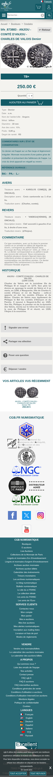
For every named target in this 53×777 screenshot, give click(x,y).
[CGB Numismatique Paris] (6, 10)
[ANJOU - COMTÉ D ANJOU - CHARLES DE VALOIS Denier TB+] (26, 67)
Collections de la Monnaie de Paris (26, 554)
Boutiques (26, 544)
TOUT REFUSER (37, 773)
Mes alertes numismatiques (26, 626)
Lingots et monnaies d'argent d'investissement (26, 561)
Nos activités (26, 671)
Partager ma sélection (20, 341)
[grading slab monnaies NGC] (26, 471)
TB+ (26, 76)
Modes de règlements (26, 637)
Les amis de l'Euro (26, 600)
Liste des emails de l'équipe (26, 667)
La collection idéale (26, 593)
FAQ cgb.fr (26, 678)
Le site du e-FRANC (26, 590)
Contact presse (26, 674)
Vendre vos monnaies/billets (27, 648)
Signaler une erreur (19, 327)
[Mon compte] (48, 10)
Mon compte (26, 612)
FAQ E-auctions (26, 681)
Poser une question (19, 355)
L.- (17, 173)
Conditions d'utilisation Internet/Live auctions (26, 695)
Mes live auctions (27, 623)
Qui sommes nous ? (26, 664)
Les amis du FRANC (26, 597)
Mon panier (26, 616)
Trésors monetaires (27, 576)
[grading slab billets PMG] (26, 500)
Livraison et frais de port (26, 633)
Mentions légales (26, 699)
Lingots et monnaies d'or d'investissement (26, 558)
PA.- (11, 173)
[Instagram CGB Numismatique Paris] (40, 515)
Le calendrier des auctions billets (26, 655)
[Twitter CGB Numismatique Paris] (26, 515)
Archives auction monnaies (26, 565)
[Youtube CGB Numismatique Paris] (26, 529)
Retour (46, 29)
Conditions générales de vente (26, 688)
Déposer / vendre (17, 369)
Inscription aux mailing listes (27, 630)
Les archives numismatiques (26, 579)
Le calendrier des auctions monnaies (26, 652)
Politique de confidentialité (26, 702)
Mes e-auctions (26, 619)
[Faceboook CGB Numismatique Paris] (12, 515)
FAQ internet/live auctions (26, 685)
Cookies (26, 706)
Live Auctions (26, 551)
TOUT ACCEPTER (18, 773)
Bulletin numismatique (26, 586)
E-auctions (27, 547)
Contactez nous (26, 608)
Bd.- (4, 173)
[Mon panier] (38, 10)
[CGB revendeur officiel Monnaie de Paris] (26, 486)
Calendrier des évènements (26, 572)
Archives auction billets (26, 569)
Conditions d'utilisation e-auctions (26, 692)
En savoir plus (26, 770)
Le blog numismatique (26, 583)
